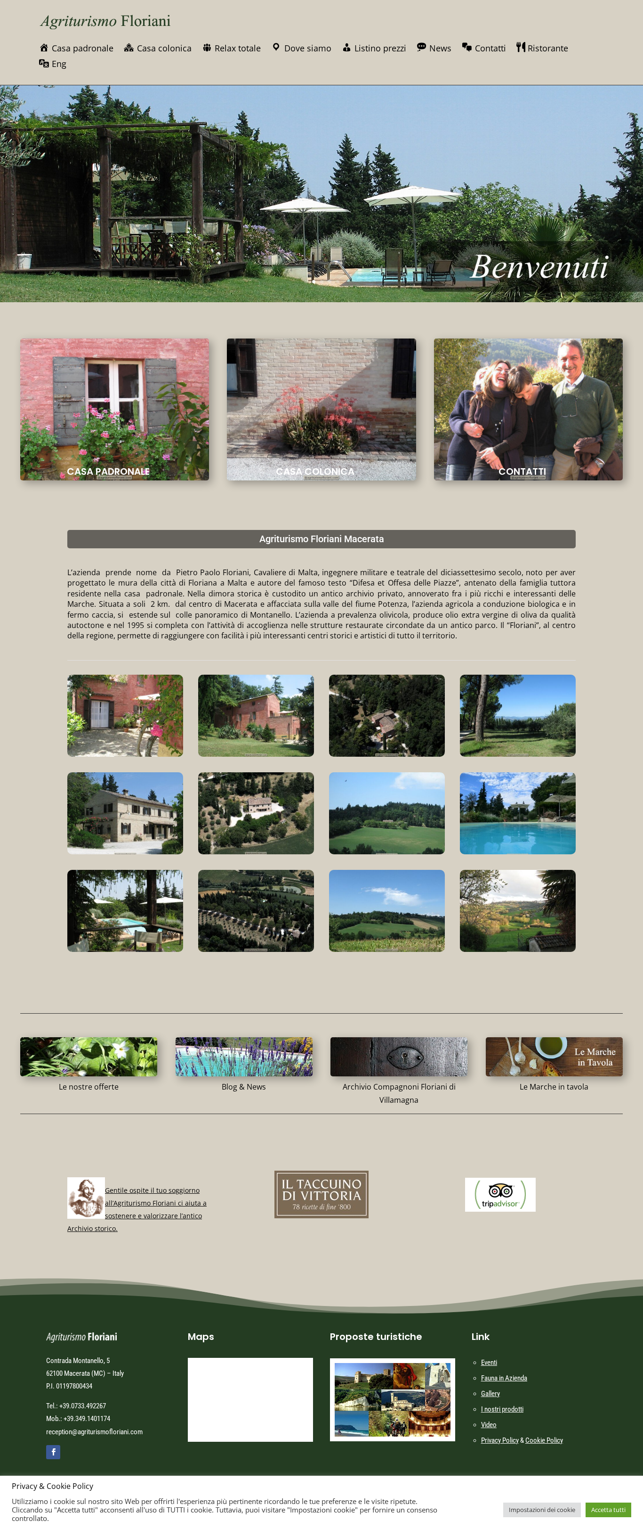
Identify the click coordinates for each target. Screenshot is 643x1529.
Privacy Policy (500, 1440)
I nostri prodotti (502, 1409)
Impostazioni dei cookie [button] (542, 1509)
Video (489, 1425)
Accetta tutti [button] (608, 1509)
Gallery (490, 1393)
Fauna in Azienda (504, 1378)
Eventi (489, 1362)
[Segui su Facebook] (53, 1452)
